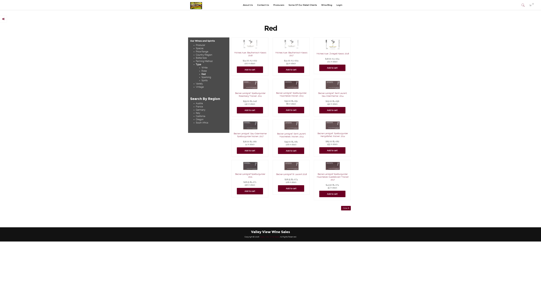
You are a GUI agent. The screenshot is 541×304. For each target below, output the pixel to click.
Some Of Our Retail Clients (303, 5)
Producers (278, 5)
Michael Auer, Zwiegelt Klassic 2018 (333, 53)
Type (198, 64)
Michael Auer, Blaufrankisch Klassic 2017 (291, 54)
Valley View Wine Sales (269, 237)
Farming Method (204, 61)
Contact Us (263, 5)
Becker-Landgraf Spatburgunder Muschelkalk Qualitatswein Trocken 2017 (333, 177)
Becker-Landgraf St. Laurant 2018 (291, 174)
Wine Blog (326, 5)
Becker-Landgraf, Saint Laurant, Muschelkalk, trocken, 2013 (291, 135)
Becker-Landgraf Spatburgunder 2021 (250, 175)
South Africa (202, 122)
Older (345, 208)
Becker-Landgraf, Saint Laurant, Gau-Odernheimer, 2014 (332, 94)
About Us (248, 5)
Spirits (204, 80)
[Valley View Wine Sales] (195, 5)
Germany (200, 110)
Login (339, 5)
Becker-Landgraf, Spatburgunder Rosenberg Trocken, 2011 (250, 94)
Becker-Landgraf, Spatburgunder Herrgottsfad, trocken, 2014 (333, 134)
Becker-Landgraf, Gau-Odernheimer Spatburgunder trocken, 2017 (250, 135)
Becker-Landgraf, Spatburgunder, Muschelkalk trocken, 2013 (291, 94)
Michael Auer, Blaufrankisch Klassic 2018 (250, 54)
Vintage (200, 87)
